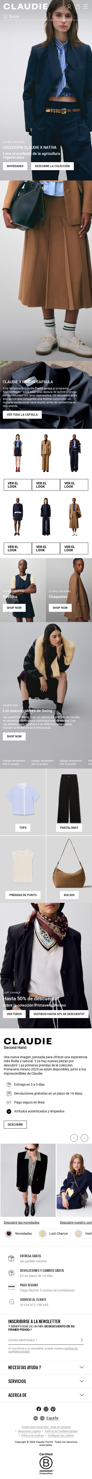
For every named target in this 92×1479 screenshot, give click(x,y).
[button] (69, 6)
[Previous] (74, 1138)
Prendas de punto (23, 895)
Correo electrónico (21, 1340)
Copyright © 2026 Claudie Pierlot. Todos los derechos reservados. (46, 1444)
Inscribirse (82, 1340)
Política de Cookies (32, 1435)
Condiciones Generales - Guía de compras (46, 1427)
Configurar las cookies (60, 1435)
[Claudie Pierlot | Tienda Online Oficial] (25, 6)
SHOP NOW (14, 607)
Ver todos (14, 1014)
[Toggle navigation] (86, 6)
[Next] (84, 1138)
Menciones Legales (29, 1431)
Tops (22, 827)
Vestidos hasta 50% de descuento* (59, 1014)
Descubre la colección (52, 166)
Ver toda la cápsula (22, 414)
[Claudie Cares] (46, 1463)
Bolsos (69, 895)
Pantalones (69, 827)
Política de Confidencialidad (60, 1431)
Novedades (15, 166)
